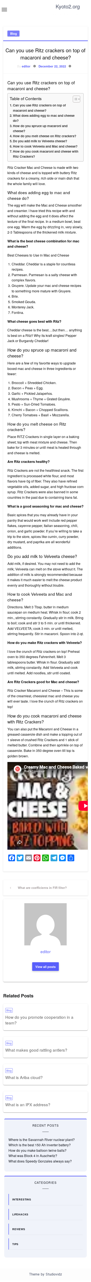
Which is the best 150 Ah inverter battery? (39, 1144)
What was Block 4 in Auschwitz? (32, 1155)
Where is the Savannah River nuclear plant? (41, 1139)
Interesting (21, 1199)
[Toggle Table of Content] (74, 99)
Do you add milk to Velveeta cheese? (40, 141)
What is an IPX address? (27, 1104)
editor (26, 66)
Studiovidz (54, 1274)
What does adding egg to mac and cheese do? (43, 118)
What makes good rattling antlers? (36, 1050)
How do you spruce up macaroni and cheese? (40, 128)
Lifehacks (20, 1214)
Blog (13, 33)
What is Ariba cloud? (24, 1077)
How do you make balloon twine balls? (37, 1150)
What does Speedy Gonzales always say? (40, 1161)
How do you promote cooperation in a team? (39, 1019)
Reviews (18, 1229)
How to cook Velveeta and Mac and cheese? (45, 146)
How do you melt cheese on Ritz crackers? (44, 136)
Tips (15, 1244)
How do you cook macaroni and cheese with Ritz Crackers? (45, 154)
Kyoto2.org (68, 6)
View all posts (45, 967)
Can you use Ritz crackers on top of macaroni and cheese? (39, 108)
